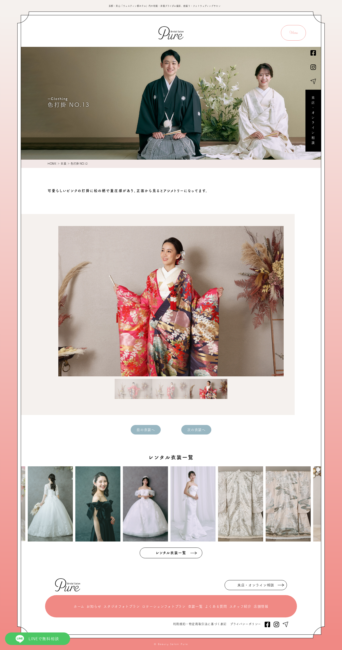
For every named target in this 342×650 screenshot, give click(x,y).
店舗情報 (261, 606)
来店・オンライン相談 (313, 121)
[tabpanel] (171, 301)
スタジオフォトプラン (121, 606)
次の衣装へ (196, 429)
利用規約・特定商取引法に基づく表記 (200, 623)
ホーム (79, 606)
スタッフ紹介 (240, 606)
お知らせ (93, 606)
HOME (52, 163)
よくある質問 (216, 606)
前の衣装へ (145, 429)
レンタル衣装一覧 (171, 553)
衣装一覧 (195, 606)
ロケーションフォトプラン (164, 606)
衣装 (63, 163)
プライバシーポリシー (245, 623)
